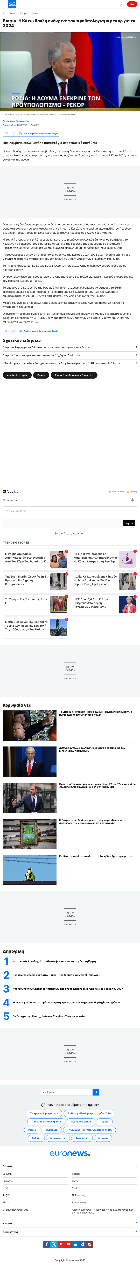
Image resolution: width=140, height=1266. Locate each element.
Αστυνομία (81, 1138)
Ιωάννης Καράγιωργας (18, 121)
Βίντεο (6, 1202)
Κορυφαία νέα (17, 705)
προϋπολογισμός (17, 375)
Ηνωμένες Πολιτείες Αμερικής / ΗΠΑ (89, 1129)
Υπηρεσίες (9, 1223)
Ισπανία (103, 1138)
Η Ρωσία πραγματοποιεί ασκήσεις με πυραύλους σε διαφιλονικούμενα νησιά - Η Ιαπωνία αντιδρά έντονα (62, 363)
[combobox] (70, 1092)
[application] (70, 71)
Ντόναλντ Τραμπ (81, 1121)
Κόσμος (24, 13)
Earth (75, 1180)
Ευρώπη (7, 1173)
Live (132, 4)
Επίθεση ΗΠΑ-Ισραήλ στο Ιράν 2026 (89, 1113)
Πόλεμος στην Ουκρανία (46, 1121)
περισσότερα (10, 1231)
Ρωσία (34, 13)
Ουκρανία (52, 1129)
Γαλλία (36, 1138)
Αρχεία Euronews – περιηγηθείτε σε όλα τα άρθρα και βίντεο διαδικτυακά (102, 1211)
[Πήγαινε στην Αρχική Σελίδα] (12, 4)
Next (5, 1188)
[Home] (4, 13)
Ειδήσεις (13, 13)
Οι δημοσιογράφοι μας (15, 1209)
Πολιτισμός (78, 1195)
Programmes (79, 1202)
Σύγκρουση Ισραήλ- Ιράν (43, 1113)
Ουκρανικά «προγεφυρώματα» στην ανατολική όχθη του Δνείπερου (41, 355)
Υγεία (75, 1188)
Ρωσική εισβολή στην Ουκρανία (74, 375)
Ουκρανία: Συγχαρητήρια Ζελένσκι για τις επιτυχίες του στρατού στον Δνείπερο (47, 347)
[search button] (96, 1092)
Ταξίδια (7, 1195)
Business (7, 1180)
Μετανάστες (58, 1138)
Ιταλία (104, 1121)
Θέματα (7, 1165)
